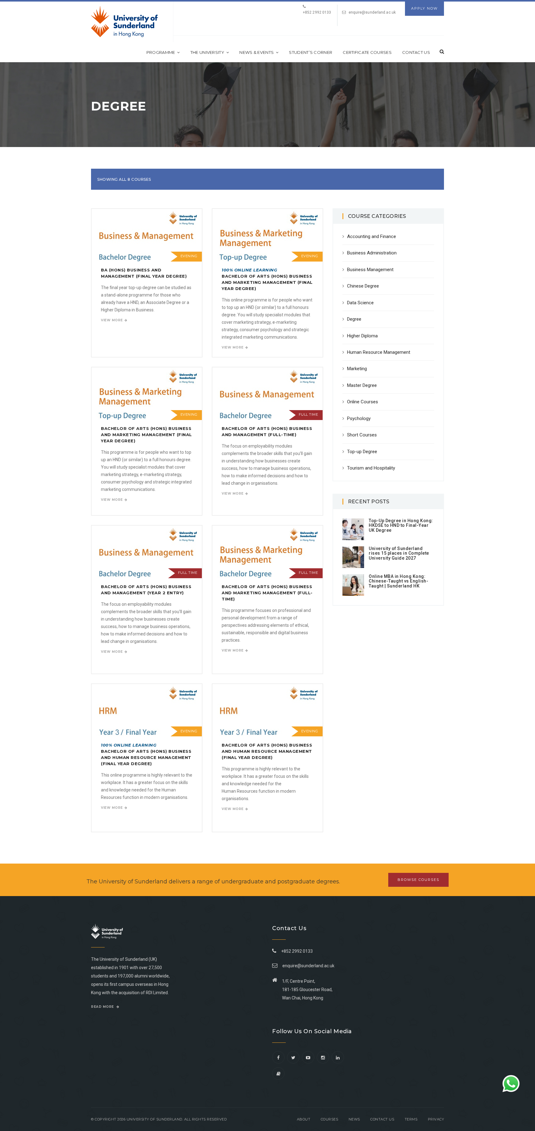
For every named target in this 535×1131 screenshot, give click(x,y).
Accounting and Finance (371, 236)
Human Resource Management (378, 352)
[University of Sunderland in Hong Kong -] (124, 21)
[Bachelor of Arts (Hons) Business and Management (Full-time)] (267, 393)
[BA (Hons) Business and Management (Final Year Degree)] (147, 235)
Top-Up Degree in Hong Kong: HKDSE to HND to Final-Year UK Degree (401, 525)
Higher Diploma (362, 336)
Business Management (370, 269)
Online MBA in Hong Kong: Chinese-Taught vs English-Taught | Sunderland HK (398, 581)
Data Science (360, 303)
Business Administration (372, 253)
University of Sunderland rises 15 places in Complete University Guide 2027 (399, 553)
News (354, 1119)
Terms (411, 1119)
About (304, 1119)
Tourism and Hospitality (371, 468)
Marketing (357, 368)
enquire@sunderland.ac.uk (372, 12)
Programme (160, 52)
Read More (103, 1007)
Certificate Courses (367, 52)
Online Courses (362, 402)
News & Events (256, 52)
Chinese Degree (363, 286)
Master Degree (362, 385)
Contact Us (416, 52)
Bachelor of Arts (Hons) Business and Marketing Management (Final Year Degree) (146, 434)
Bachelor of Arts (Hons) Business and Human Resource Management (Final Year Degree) (267, 751)
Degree (354, 319)
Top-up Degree (362, 451)
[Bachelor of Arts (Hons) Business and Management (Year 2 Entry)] (147, 552)
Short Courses (362, 435)
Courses (329, 1119)
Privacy (436, 1119)
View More (112, 320)
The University (207, 52)
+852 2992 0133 (296, 951)
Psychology (359, 418)
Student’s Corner (310, 52)
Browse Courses (418, 880)
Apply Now (424, 8)
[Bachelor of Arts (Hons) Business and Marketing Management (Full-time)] (267, 552)
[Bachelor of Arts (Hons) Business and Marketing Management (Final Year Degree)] (147, 393)
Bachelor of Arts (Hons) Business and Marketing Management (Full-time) (267, 592)
